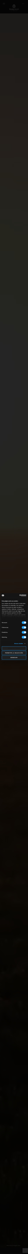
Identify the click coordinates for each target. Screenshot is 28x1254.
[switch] (24, 627)
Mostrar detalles (18, 643)
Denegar (14, 657)
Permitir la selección (14, 653)
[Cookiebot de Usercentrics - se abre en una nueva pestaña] (19, 595)
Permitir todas (14, 648)
